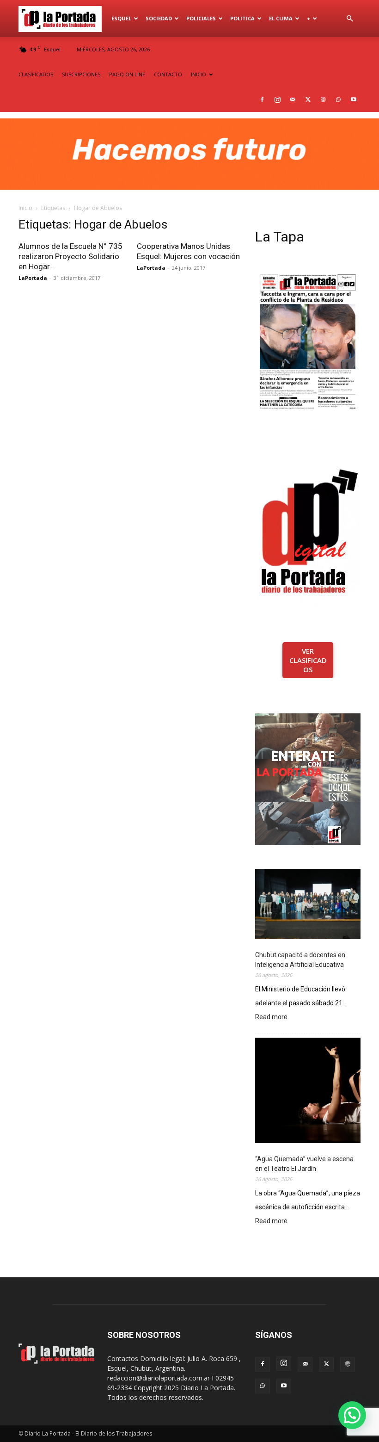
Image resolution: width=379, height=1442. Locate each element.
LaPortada (32, 277)
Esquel (121, 18)
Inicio (25, 208)
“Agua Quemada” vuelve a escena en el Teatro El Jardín (304, 1163)
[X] (308, 99)
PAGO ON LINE (127, 74)
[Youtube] (354, 99)
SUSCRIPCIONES (81, 74)
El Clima (281, 18)
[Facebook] (262, 99)
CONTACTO (168, 74)
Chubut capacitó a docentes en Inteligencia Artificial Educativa (300, 959)
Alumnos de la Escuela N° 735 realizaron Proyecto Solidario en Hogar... (70, 256)
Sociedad (159, 18)
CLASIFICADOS (35, 74)
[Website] (323, 99)
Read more (271, 1017)
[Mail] (293, 99)
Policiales (201, 18)
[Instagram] (277, 99)
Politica (242, 18)
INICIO (198, 74)
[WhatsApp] (338, 99)
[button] (349, 18)
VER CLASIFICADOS (308, 660)
